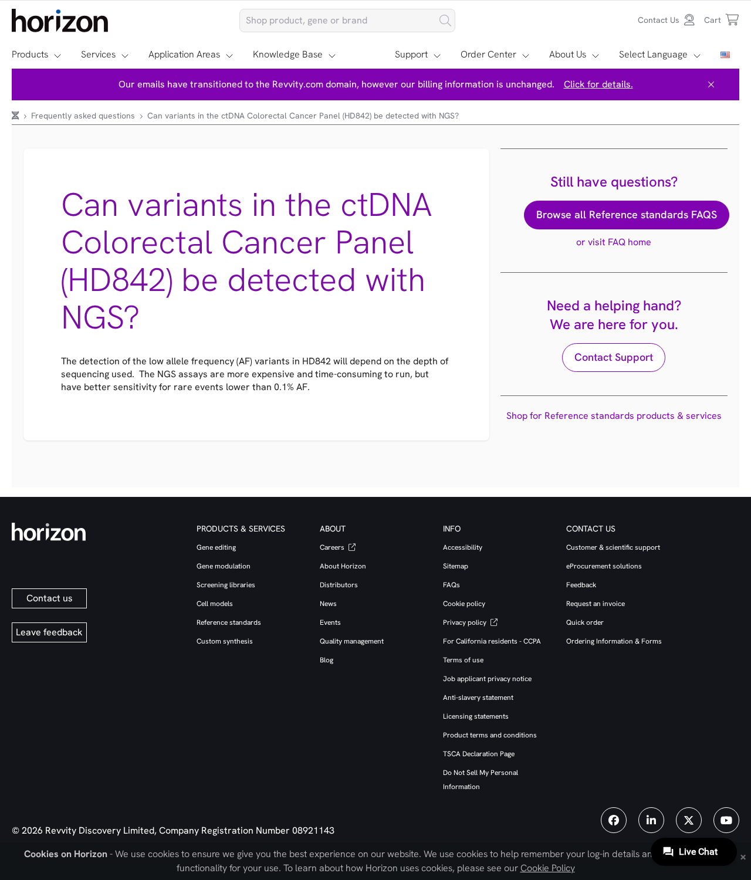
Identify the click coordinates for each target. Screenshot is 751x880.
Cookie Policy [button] (547, 868)
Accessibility (462, 547)
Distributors (339, 585)
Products (30, 54)
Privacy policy (465, 622)
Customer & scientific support (613, 547)
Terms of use (463, 660)
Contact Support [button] (613, 357)
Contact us (49, 598)
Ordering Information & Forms (614, 641)
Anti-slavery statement (478, 697)
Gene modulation (224, 566)
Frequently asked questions (84, 115)
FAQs (451, 585)
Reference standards (229, 622)
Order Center (488, 54)
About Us (567, 54)
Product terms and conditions (490, 735)
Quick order (585, 622)
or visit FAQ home (613, 242)
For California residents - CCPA (492, 641)
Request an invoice (595, 603)
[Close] (711, 84)
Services (98, 54)
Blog (326, 660)
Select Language (653, 54)
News (328, 603)
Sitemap (455, 566)
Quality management (352, 641)
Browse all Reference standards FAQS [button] (626, 214)
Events (330, 622)
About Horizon (343, 566)
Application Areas (184, 54)
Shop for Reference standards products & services (614, 415)
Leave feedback (49, 632)
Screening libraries (226, 585)
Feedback (581, 585)
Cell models (215, 603)
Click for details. (598, 84)
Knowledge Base (288, 54)
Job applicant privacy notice (487, 678)
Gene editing (216, 547)
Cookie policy (464, 603)
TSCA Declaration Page (479, 754)
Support (411, 54)
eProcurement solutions (604, 566)
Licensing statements (476, 716)
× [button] (743, 856)
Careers (333, 547)
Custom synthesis (225, 641)
